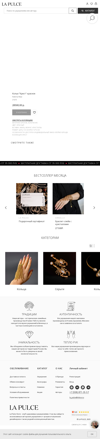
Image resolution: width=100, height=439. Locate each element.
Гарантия (59, 387)
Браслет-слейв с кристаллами (63, 223)
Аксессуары (42, 382)
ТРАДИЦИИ (29, 314)
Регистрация (75, 376)
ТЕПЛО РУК (71, 342)
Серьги (59, 289)
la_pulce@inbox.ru (77, 397)
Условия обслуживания (19, 392)
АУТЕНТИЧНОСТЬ (71, 314)
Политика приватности (19, 397)
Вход (72, 382)
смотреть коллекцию (22, 120)
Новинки (40, 387)
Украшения (41, 376)
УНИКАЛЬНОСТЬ (29, 342)
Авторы (58, 392)
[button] (87, 3)
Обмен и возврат (17, 382)
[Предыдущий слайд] (6, 207)
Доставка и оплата (18, 376)
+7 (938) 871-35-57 (79, 392)
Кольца (21, 289)
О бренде (59, 376)
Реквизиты (60, 382)
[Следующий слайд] (94, 207)
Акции (39, 392)
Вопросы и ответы (17, 387)
